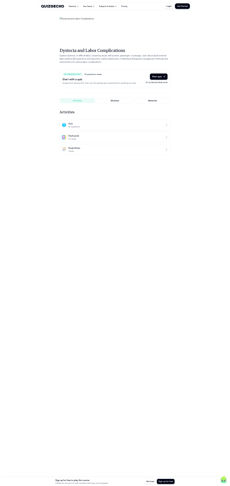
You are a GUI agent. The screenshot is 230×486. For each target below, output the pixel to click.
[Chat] (223, 479)
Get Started (182, 6)
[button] (115, 125)
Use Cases (87, 6)
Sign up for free (166, 481)
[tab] (77, 100)
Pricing (124, 6)
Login (169, 6)
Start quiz (157, 76)
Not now (150, 481)
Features (72, 6)
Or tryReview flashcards (157, 82)
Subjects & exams (106, 6)
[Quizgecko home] (52, 6)
